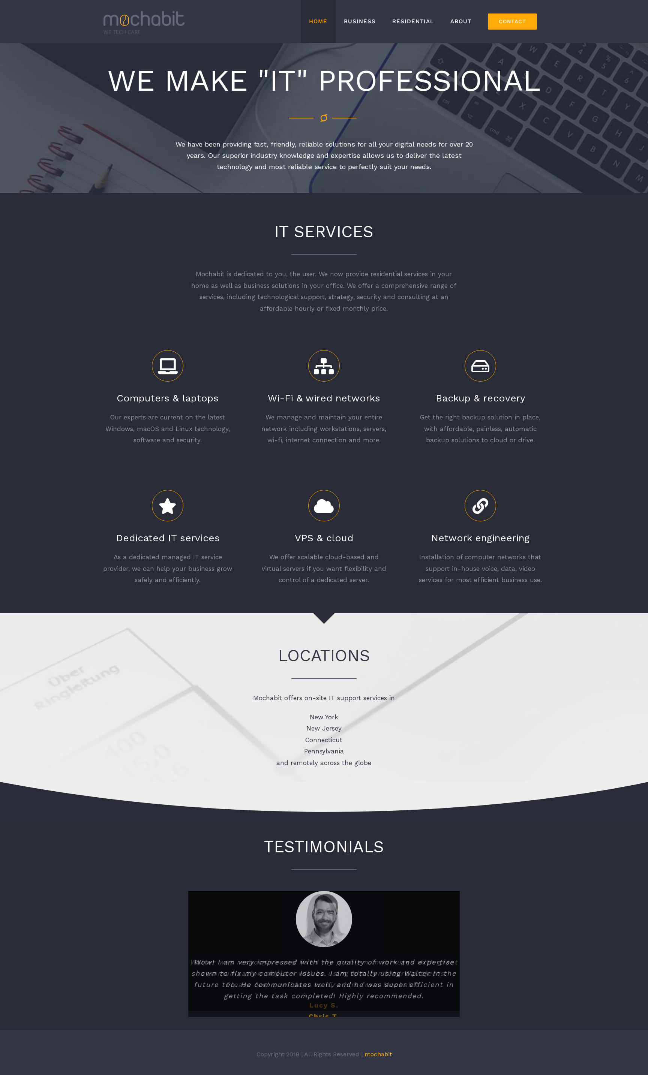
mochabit (378, 1059)
